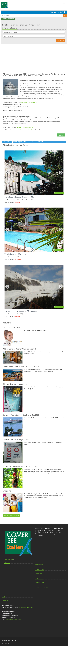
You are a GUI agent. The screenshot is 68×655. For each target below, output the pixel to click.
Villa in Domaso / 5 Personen (15, 254)
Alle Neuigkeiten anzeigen (11, 515)
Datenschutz (39, 569)
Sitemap (7, 562)
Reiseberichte (40, 583)
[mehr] (44, 330)
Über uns (38, 574)
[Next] (61, 172)
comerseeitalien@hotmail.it (26, 607)
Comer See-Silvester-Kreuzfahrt (24, 127)
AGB (3, 596)
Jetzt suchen (60, 40)
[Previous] (7, 172)
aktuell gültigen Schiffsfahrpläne (28, 102)
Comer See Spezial (41, 587)
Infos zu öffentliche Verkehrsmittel (24, 130)
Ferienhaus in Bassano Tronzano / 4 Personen (22, 197)
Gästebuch (39, 578)
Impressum (39, 565)
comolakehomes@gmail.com (13, 619)
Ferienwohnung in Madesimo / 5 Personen (21, 311)
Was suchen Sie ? (57, 12)
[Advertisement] (34, 57)
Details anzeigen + (59, 193)
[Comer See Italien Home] (4, 5)
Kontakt (5, 601)
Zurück (62, 135)
